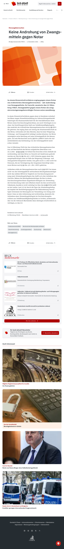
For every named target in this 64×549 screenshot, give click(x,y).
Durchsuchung (37, 229)
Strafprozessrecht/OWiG (14, 226)
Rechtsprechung (23, 18)
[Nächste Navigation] (61, 10)
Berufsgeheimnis (12, 232)
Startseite (4, 18)
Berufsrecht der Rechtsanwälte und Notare (33, 226)
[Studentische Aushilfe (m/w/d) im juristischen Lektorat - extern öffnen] (58, 315)
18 (33, 138)
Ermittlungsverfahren (26, 229)
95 (51, 127)
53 (23, 165)
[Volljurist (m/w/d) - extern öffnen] (58, 285)
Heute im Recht (13, 18)
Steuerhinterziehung (13, 229)
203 (46, 185)
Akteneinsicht (47, 229)
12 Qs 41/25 (20, 152)
